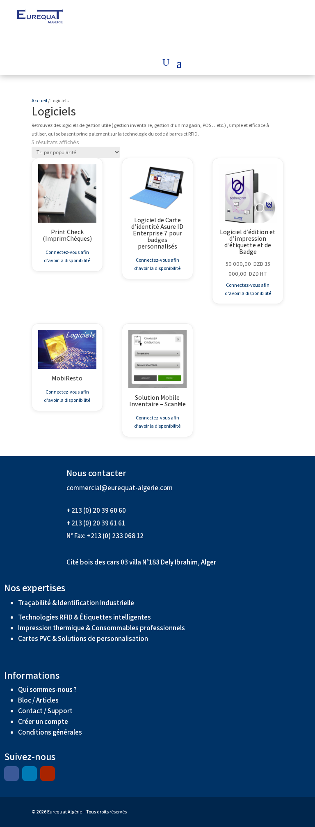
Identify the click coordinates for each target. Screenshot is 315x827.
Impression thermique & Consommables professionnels (101, 627)
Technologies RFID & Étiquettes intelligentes (84, 617)
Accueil (39, 100)
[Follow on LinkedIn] (29, 773)
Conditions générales (50, 732)
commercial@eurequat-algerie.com (119, 487)
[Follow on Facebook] (11, 773)
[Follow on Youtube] (47, 773)
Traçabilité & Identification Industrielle (76, 602)
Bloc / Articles (38, 700)
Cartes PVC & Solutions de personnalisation (83, 638)
